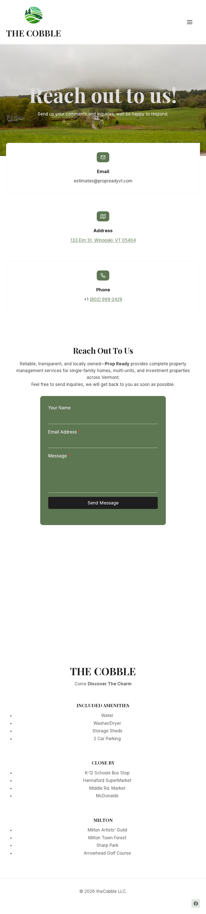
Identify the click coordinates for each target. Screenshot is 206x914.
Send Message (103, 502)
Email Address (64, 431)
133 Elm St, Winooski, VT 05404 (103, 240)
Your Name (59, 407)
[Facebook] (195, 903)
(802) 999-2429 (106, 299)
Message (59, 455)
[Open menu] (192, 22)
